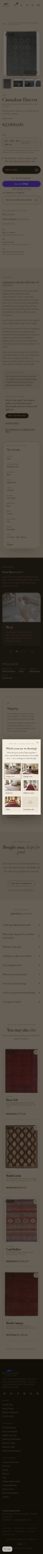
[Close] (37, 742)
